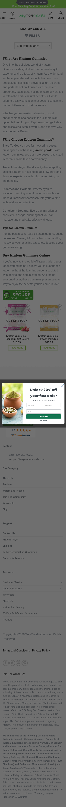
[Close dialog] (62, 385)
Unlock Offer (43, 416)
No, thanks (43, 420)
